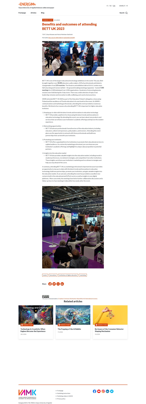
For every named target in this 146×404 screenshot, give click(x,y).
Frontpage (22, 13)
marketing (83, 275)
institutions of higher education (68, 275)
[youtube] (99, 391)
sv (110, 6)
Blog (42, 13)
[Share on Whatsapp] (58, 284)
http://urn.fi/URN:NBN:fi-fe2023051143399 (61, 37)
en (114, 6)
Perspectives (28, 325)
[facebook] (94, 391)
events (45, 275)
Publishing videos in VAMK (65, 396)
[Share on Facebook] (50, 284)
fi (107, 6)
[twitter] (111, 391)
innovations (53, 275)
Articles (33, 13)
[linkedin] (107, 391)
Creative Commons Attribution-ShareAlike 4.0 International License (77, 298)
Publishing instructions (63, 393)
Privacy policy (61, 399)
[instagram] (103, 391)
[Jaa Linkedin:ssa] (62, 284)
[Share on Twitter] (54, 284)
